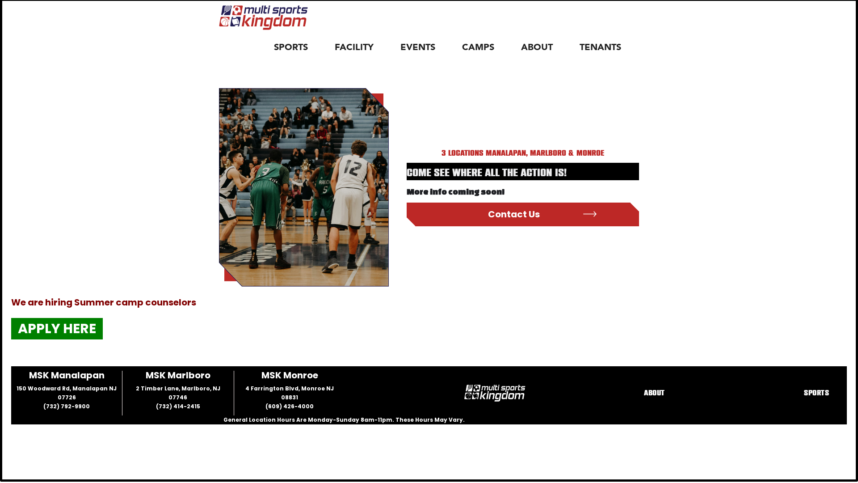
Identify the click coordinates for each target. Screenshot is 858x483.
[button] (295, 47)
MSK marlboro (178, 375)
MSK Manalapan (67, 375)
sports (816, 393)
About (654, 393)
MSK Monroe (289, 375)
